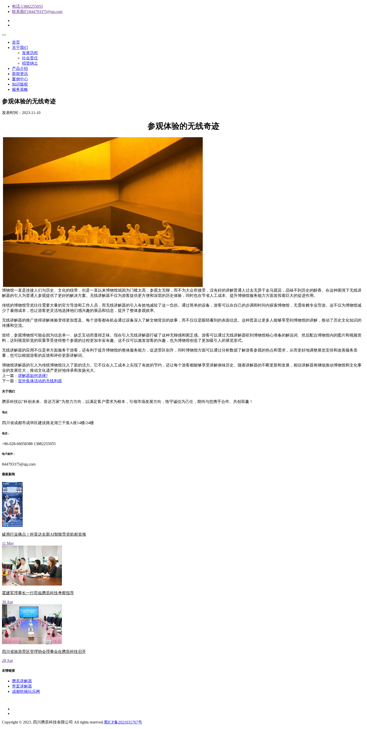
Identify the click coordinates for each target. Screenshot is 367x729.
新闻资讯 (20, 74)
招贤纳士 (30, 63)
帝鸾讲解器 (22, 686)
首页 (16, 42)
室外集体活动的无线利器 (40, 381)
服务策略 (20, 89)
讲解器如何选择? (33, 375)
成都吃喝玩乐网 (26, 691)
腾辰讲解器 (22, 681)
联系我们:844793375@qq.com (37, 11)
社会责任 (30, 58)
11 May (8, 543)
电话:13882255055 (27, 6)
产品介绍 (20, 68)
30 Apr (7, 602)
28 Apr (7, 660)
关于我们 (20, 47)
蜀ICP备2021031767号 (123, 722)
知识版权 (20, 84)
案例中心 (20, 79)
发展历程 (30, 53)
